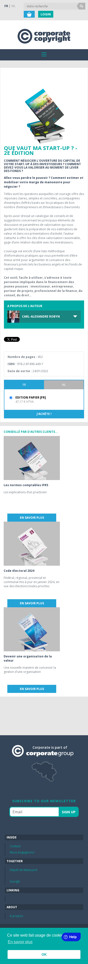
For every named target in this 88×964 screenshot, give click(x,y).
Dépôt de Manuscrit (23, 870)
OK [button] (44, 954)
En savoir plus (32, 518)
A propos (16, 916)
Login (46, 14)
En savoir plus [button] (20, 942)
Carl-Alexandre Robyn (41, 316)
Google (15, 881)
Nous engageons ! (22, 852)
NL (13, 6)
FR (6, 6)
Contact (15, 846)
